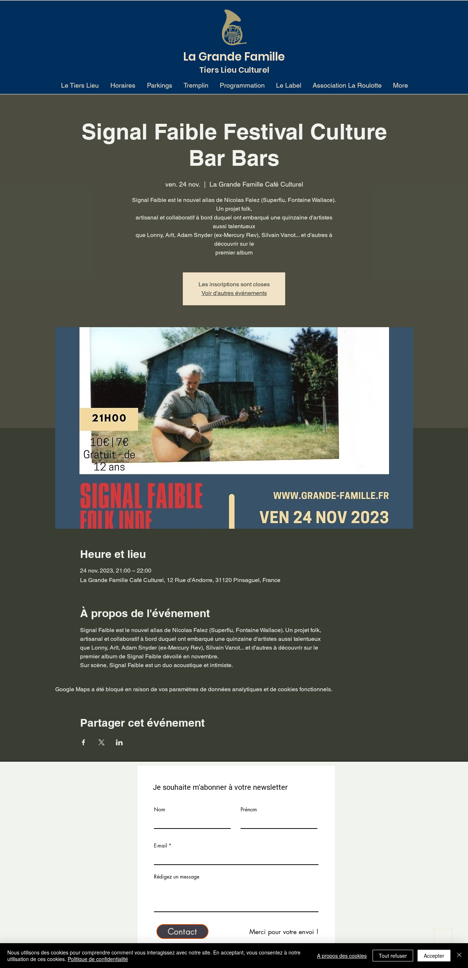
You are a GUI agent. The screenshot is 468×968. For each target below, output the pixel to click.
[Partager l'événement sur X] (101, 742)
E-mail (160, 845)
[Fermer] (459, 955)
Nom (159, 809)
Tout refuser (393, 955)
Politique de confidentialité (98, 959)
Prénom (249, 809)
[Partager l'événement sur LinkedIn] (119, 742)
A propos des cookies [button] (342, 955)
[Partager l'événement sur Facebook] (83, 742)
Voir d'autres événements (234, 293)
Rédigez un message (176, 876)
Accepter (434, 955)
